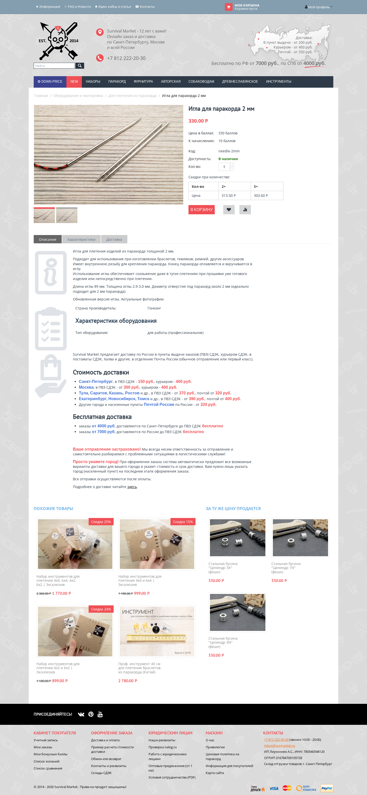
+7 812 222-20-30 (276, 739)
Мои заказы (43, 747)
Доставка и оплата (105, 740)
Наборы (93, 81)
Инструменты (278, 81)
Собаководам (201, 81)
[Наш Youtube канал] (102, 714)
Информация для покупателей (229, 766)
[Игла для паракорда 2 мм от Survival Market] (108, 155)
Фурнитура (143, 81)
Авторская (171, 81)
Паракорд (117, 81)
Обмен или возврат (106, 759)
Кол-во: (194, 166)
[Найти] (79, 66)
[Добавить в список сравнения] (245, 209)
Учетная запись (46, 740)
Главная (41, 95)
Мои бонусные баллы (50, 754)
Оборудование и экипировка (78, 95)
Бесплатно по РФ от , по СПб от (268, 63)
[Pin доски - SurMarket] (93, 714)
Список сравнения (48, 768)
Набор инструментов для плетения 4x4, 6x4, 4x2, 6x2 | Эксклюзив (58, 580)
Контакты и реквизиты (108, 766)
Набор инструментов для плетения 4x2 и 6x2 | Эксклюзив (58, 668)
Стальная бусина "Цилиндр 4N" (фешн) (223, 642)
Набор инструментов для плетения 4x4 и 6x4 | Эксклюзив (140, 580)
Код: (192, 151)
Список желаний (46, 761)
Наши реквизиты (162, 740)
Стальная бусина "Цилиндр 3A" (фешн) (223, 568)
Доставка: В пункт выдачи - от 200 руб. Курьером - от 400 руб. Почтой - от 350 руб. (288, 44)
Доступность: (199, 158)
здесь (132, 486)
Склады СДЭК (101, 773)
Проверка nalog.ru (163, 747)
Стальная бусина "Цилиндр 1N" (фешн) (286, 568)
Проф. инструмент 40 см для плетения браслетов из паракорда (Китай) (139, 668)
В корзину (201, 209)
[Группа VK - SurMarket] (83, 714)
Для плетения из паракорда (132, 95)
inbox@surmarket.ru (279, 745)
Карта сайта (215, 773)
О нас (210, 740)
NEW (74, 81)
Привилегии (215, 747)
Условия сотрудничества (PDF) (172, 777)
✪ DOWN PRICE (50, 81)
